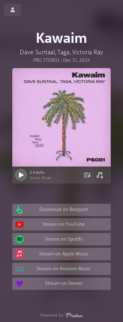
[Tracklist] (87, 175)
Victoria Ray (87, 52)
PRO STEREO (46, 60)
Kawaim (61, 38)
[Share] (99, 175)
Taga (63, 52)
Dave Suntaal (37, 52)
